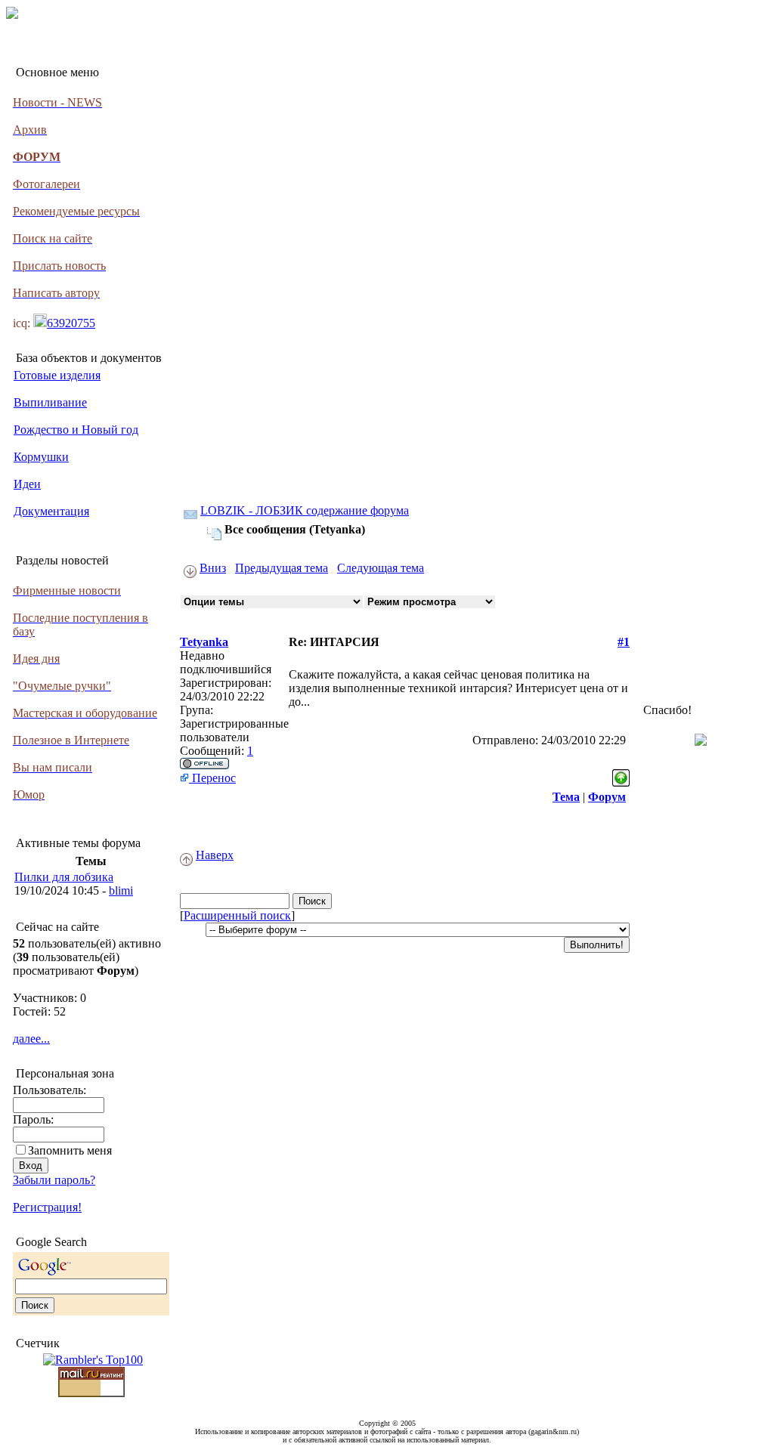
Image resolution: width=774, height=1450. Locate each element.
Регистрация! (47, 1207)
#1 (624, 641)
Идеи (27, 484)
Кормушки (41, 456)
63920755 (71, 323)
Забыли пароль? (54, 1179)
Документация (51, 511)
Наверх (215, 855)
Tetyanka (204, 641)
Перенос (212, 777)
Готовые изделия (57, 375)
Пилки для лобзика (63, 876)
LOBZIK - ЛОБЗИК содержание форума (304, 510)
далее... (31, 1038)
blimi (121, 890)
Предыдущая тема (281, 567)
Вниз (213, 567)
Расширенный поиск (237, 915)
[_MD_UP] (621, 774)
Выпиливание (50, 402)
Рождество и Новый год (76, 429)
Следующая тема (380, 567)
